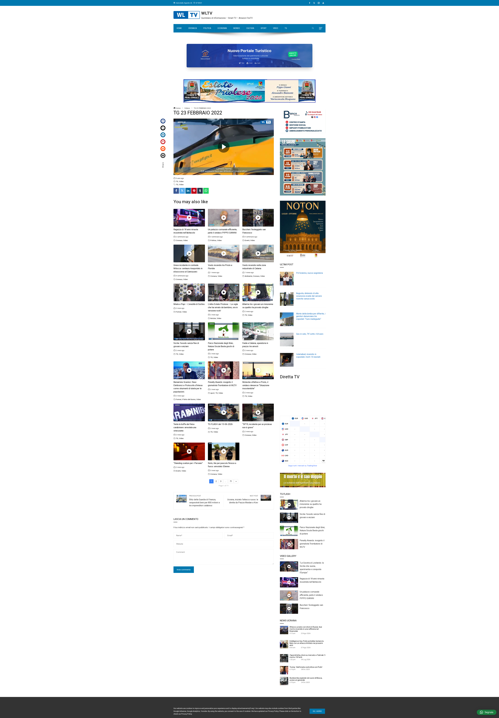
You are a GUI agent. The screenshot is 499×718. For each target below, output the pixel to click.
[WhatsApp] (206, 191)
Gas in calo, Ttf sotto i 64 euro (309, 334)
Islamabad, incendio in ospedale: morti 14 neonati (308, 355)
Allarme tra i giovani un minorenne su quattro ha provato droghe (310, 504)
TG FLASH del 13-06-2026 (220, 424)
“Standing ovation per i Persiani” (188, 463)
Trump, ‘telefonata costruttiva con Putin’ (306, 667)
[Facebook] (309, 3)
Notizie (213, 318)
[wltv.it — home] (186, 15)
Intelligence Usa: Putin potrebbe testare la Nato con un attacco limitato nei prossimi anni (307, 643)
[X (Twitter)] (314, 3)
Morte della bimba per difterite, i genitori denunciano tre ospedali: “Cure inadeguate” (310, 316)
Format (178, 312)
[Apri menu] (321, 28)
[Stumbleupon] (162, 148)
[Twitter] (162, 127)
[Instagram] (318, 3)
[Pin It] (194, 191)
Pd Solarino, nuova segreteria (309, 273)
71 (231, 481)
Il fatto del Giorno (189, 399)
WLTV (206, 13)
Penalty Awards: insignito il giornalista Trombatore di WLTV (312, 543)
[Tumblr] (200, 191)
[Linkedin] (188, 191)
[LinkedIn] (162, 134)
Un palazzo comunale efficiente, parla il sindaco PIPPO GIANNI (311, 595)
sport (212, 393)
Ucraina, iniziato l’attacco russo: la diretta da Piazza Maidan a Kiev (242, 499)
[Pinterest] (162, 141)
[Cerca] (313, 28)
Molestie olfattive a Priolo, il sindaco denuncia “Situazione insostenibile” (255, 385)
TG (177, 181)
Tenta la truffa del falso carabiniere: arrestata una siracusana (184, 427)
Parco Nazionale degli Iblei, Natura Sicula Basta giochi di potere (221, 346)
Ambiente (248, 276)
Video (181, 181)
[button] (486, 712)
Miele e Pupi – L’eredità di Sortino (189, 304)
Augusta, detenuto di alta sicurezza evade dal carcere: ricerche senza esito (309, 296)
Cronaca (179, 240)
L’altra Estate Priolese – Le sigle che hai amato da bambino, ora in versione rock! (223, 307)
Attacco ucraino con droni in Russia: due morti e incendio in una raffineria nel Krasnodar (306, 629)
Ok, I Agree (317, 711)
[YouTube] (323, 3)
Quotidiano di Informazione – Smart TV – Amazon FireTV (227, 18)
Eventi (247, 240)
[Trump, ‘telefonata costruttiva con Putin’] (284, 670)
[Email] (162, 155)
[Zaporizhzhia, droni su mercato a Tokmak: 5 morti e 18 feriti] (284, 658)
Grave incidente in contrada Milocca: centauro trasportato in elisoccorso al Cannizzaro (187, 268)
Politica (213, 240)
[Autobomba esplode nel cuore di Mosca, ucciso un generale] (284, 681)
